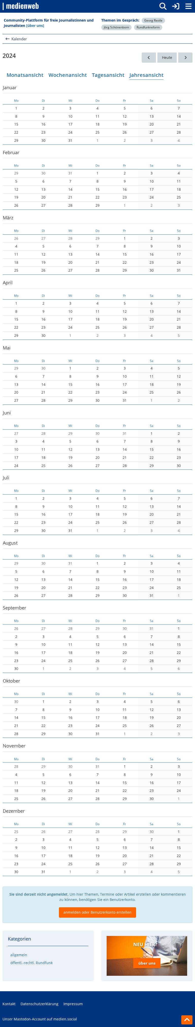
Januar (10, 87)
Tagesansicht (108, 75)
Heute (167, 57)
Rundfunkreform (148, 27)
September (14, 608)
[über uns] (35, 25)
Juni (7, 413)
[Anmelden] (176, 6)
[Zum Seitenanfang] (186, 1019)
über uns (146, 963)
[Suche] (163, 6)
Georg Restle (153, 20)
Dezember (14, 811)
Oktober (11, 681)
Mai (7, 348)
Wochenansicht (67, 75)
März (8, 218)
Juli (6, 478)
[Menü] (188, 6)
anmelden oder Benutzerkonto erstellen (97, 912)
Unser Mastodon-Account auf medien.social (40, 1019)
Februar (11, 152)
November (14, 746)
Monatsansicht (25, 75)
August (10, 543)
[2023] (149, 58)
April (8, 283)
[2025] (185, 58)
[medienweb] (21, 6)
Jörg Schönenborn (116, 27)
